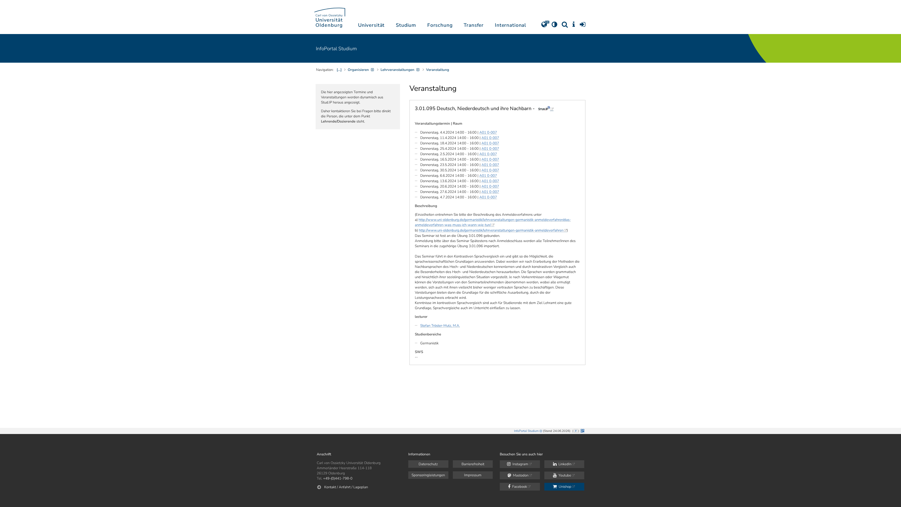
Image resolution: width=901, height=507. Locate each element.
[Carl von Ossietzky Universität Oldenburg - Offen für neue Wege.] (329, 17)
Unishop (564, 486)
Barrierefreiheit (473, 464)
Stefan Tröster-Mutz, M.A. (440, 325)
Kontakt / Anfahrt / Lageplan (346, 487)
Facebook (519, 486)
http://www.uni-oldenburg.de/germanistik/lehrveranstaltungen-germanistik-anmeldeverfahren (491, 230)
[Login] (582, 26)
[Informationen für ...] (573, 26)
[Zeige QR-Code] (582, 430)
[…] (339, 69)
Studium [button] (406, 25)
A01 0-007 (488, 132)
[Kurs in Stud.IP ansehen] (546, 108)
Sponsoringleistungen (428, 475)
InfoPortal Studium (336, 48)
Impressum (472, 475)
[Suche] (565, 26)
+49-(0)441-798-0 (337, 478)
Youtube (564, 475)
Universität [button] (371, 25)
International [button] (510, 25)
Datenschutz (428, 464)
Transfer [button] (474, 25)
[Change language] (544, 26)
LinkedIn (564, 464)
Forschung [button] (440, 25)
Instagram (520, 464)
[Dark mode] (554, 26)
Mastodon (520, 475)
